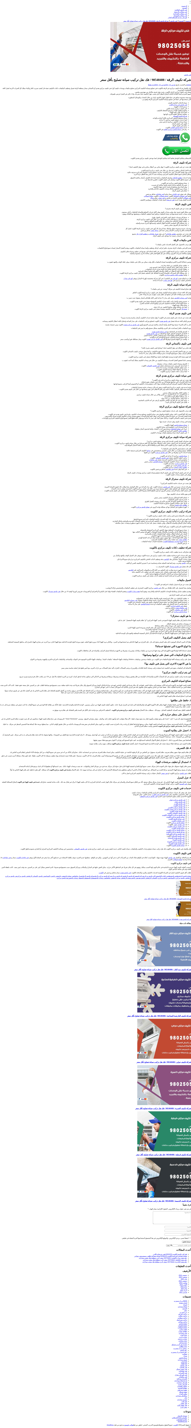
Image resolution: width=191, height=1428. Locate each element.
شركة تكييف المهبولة (180, 116)
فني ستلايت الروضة (180, 12)
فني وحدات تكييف (100, 878)
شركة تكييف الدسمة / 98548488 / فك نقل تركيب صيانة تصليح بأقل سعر (163, 1201)
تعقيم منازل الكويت (133, 591)
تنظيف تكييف (175, 876)
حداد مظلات (183, 1346)
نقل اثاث (184, 1401)
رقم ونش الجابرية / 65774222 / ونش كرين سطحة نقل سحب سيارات (164, 1262)
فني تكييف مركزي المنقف (148, 796)
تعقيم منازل (183, 1329)
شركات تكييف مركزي (151, 876)
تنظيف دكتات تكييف (180, 467)
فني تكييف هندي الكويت (177, 811)
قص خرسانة (170, 200)
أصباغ (185, 1305)
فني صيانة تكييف (118, 878)
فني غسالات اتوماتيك (180, 196)
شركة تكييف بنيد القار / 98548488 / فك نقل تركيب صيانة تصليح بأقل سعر (162, 969)
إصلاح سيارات (182, 1307)
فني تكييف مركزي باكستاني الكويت (173, 815)
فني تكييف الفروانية (178, 836)
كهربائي (175, 278)
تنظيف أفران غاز (141, 234)
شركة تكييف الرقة (130, 876)
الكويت (101, 873)
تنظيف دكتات (182, 431)
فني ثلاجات (176, 194)
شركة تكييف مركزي (118, 876)
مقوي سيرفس (182, 1390)
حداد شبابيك (183, 1343)
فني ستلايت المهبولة (180, 15)
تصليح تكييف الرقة (185, 876)
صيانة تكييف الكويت (178, 828)
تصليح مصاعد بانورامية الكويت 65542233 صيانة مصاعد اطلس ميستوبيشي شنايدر (160, 1256)
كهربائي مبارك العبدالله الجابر (177, 17)
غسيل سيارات (182, 1360)
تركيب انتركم (182, 1314)
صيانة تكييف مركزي (180, 612)
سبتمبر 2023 (183, 1277)
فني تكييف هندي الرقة (130, 878)
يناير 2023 (184, 1279)
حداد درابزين (183, 1337)
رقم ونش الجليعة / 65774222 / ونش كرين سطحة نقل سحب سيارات (165, 1260)
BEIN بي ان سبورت (180, 1301)
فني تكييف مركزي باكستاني (179, 878)
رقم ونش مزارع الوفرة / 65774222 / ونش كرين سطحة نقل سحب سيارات (163, 1258)
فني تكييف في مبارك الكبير (178, 105)
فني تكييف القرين (179, 804)
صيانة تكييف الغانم (177, 127)
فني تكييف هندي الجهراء (177, 843)
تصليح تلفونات (182, 1325)
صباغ (185, 1356)
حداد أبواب (183, 1335)
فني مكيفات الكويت (178, 821)
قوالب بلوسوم (129, 1425)
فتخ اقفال (184, 1363)
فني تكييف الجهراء (178, 840)
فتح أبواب (184, 1362)
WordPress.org (182, 1421)
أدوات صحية (183, 1303)
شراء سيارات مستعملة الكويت (173, 541)
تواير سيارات (183, 1333)
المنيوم (184, 1308)
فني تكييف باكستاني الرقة (37, 876)
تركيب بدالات (182, 1316)
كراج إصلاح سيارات (180, 1380)
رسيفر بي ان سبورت (180, 1348)
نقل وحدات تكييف (75, 878)
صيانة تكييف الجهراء (178, 845)
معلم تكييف (84, 878)
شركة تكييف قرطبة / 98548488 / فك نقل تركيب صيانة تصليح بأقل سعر (163, 1155)
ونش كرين (183, 1407)
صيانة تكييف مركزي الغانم (172, 129)
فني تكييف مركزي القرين (160, 794)
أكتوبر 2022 (183, 1285)
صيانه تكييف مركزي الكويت (175, 817)
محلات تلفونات (182, 1386)
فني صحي (161, 198)
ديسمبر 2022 (183, 1281)
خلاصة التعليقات (181, 1420)
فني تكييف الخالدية (181, 10)
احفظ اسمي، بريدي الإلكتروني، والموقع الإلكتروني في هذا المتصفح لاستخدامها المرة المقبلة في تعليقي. (155, 1238)
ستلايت (184, 1354)
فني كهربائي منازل (181, 1375)
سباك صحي (154, 230)
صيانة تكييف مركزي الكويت (175, 830)
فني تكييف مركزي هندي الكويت (174, 809)
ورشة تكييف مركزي (63, 878)
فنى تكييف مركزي (181, 463)
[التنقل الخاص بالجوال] (190, 1)
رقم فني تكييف (182, 465)
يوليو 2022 (183, 1286)
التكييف (166, 559)
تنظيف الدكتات (177, 178)
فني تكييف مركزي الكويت (176, 807)
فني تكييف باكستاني (153, 366)
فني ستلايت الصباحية (180, 14)
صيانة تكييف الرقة (88, 876)
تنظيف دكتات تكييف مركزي (174, 275)
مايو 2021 (184, 1288)
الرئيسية (184, 6)
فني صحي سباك (181, 1369)
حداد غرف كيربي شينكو (179, 1344)
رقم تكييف (183, 1350)
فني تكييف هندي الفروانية (176, 838)
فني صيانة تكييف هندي (159, 332)
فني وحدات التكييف (180, 298)
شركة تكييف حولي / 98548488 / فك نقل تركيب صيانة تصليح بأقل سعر (164, 1062)
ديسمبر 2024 (183, 1275)
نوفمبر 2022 (183, 1283)
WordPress (110, 1425)
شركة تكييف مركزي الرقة (103, 876)
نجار (185, 1398)
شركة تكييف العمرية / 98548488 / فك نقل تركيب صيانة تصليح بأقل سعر (163, 1108)
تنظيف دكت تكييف (181, 505)
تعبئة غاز (184, 309)
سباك (152, 198)
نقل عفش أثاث (182, 1405)
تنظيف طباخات (171, 234)
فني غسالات (187, 198)
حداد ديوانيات (183, 1341)
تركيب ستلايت (182, 1318)
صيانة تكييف (183, 456)
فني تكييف (187, 75)
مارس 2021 (183, 1292)
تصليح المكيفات (175, 429)
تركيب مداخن (182, 1322)
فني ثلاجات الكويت (22, 857)
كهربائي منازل (128, 278)
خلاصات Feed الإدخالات (179, 1418)
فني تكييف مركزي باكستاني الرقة (159, 878)
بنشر (185, 1310)
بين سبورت (183, 1312)
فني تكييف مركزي (161, 452)
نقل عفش (183, 1403)
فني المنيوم (183, 784)
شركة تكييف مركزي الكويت (175, 832)
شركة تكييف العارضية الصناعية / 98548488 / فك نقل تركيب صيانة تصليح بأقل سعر (159, 1016)
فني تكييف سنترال (175, 566)
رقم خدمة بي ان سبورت (179, 1352)
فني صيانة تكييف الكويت (177, 819)
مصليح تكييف (91, 878)
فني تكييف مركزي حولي (177, 800)
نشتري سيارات (182, 1399)
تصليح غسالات (148, 196)
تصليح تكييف (183, 1324)
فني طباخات (160, 194)
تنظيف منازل (182, 539)
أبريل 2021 (183, 1290)
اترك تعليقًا (151, 85)
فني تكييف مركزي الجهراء (176, 841)
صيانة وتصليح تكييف (180, 425)
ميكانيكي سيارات (181, 1396)
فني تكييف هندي (165, 321)
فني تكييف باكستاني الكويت (176, 813)
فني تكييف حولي (179, 802)
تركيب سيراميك (182, 1320)
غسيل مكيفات (78, 876)
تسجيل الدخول (182, 1416)
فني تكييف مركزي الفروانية (175, 834)
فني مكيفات (153, 460)
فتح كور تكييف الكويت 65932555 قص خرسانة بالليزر (170, 1254)
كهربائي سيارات (182, 1382)
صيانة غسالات (163, 196)
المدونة (184, 8)
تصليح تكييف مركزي (143, 507)
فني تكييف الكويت (179, 805)
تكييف (184, 563)
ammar (189, 85)
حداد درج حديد (182, 1339)
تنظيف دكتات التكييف (164, 876)
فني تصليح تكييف (69, 876)
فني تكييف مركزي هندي (131, 325)
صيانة (148, 450)
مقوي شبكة (183, 1392)
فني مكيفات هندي (181, 608)
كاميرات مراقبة (182, 1379)
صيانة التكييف (157, 462)
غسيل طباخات (153, 234)
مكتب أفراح (183, 1394)
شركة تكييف (140, 876)
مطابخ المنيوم (182, 1388)
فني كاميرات (183, 1373)
